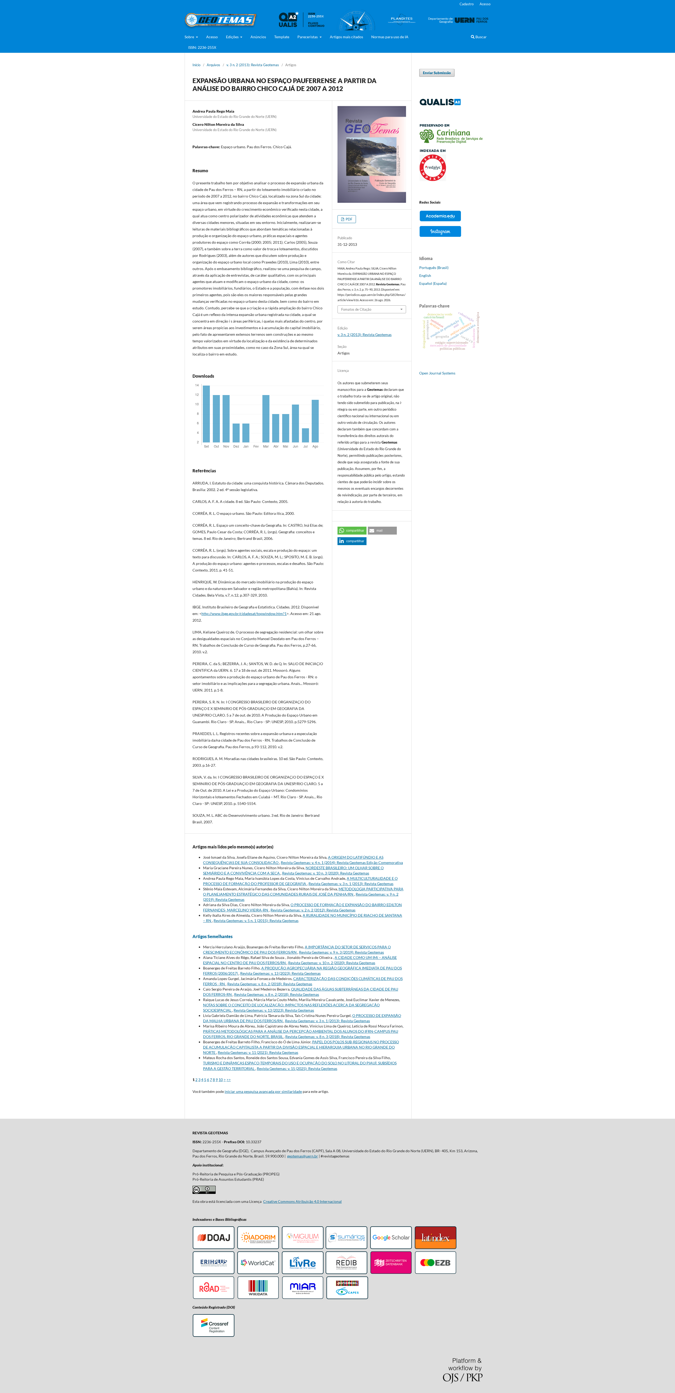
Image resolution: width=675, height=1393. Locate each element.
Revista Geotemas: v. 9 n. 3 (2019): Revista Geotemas (341, 952)
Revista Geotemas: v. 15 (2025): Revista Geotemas (297, 1068)
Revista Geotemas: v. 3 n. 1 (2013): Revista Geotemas (350, 883)
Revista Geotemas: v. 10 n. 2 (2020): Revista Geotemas (331, 962)
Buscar (481, 37)
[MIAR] (303, 1298)
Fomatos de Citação (356, 309)
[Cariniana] (451, 142)
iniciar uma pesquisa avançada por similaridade (263, 1091)
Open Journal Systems (437, 373)
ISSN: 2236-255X (202, 47)
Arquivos (213, 65)
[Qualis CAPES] (440, 104)
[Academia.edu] (440, 221)
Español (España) (433, 283)
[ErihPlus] (213, 1273)
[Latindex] (435, 1248)
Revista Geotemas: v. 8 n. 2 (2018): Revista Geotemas (269, 984)
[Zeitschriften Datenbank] (391, 1273)
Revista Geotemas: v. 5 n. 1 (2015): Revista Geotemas (256, 920)
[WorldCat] (258, 1273)
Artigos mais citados (346, 37)
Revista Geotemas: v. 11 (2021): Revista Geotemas (258, 1052)
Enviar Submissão (437, 73)
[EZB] (435, 1273)
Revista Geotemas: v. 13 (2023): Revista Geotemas (280, 973)
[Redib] (346, 1273)
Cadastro (467, 4)
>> (228, 1079)
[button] (352, 531)
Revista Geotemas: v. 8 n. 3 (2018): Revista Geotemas (327, 1036)
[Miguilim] (303, 1248)
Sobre (190, 37)
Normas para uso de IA (389, 37)
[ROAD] (213, 1298)
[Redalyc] (451, 179)
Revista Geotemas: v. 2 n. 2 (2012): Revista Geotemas (313, 910)
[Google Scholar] (391, 1248)
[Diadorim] (258, 1248)
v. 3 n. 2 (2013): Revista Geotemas (252, 65)
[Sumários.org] (346, 1248)
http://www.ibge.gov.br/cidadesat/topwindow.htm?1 (244, 613)
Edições (232, 37)
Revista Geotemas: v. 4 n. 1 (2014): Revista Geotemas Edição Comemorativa (342, 862)
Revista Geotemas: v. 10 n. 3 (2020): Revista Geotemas (325, 873)
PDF (348, 219)
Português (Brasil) (434, 267)
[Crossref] (213, 1336)
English (425, 275)
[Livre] (303, 1273)
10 (221, 1079)
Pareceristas (308, 37)
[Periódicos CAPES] (347, 1298)
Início (196, 65)
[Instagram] (440, 236)
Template (281, 37)
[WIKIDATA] (258, 1298)
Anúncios (258, 37)
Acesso (212, 37)
